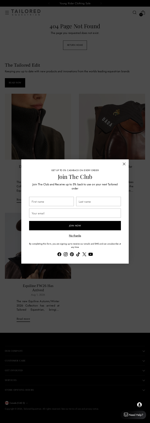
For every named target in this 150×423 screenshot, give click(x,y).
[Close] (124, 164)
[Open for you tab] (139, 404)
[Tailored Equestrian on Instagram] (65, 255)
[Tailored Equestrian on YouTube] (90, 255)
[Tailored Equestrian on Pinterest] (72, 255)
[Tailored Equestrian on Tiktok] (78, 255)
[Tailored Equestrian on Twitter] (84, 255)
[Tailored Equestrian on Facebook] (59, 255)
